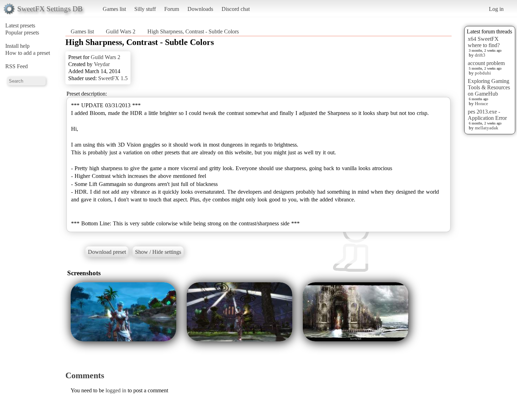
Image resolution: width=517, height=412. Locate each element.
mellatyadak (486, 127)
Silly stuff (145, 9)
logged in (116, 390)
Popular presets (22, 33)
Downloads (200, 9)
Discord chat (236, 9)
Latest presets (20, 25)
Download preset (107, 252)
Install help (17, 46)
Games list (114, 9)
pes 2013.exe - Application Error (487, 115)
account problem (486, 63)
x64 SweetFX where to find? (484, 42)
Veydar (102, 64)
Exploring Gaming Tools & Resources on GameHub (489, 87)
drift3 (480, 55)
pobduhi (483, 73)
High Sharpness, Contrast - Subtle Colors (193, 31)
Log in (496, 9)
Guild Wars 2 (120, 31)
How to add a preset (27, 53)
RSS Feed (16, 66)
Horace (481, 103)
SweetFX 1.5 (113, 78)
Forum (171, 9)
